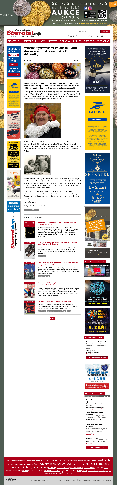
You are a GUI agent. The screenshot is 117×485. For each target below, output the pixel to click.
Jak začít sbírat (103, 36)
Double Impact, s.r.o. (43, 480)
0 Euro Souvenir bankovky (13, 460)
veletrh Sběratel (36, 470)
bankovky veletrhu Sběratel (70, 460)
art (42, 41)
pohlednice (60, 468)
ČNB (70, 473)
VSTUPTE (13, 55)
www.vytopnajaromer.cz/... (94, 409)
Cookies (108, 480)
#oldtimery (29, 263)
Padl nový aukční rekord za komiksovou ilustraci (56, 301)
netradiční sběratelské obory (31, 209)
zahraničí (105, 396)
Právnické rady (88, 36)
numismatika (29, 41)
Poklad (66, 468)
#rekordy (29, 301)
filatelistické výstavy (13, 464)
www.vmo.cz (90, 421)
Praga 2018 (87, 468)
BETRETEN (14, 74)
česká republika (92, 396)
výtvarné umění (68, 470)
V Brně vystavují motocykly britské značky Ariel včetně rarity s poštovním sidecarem (58, 264)
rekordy (65, 41)
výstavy (57, 471)
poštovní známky (76, 467)
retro (106, 468)
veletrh (89, 41)
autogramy (48, 460)
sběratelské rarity (14, 470)
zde (35, 202)
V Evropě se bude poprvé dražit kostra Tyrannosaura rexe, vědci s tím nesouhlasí (57, 244)
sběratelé (103, 41)
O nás (59, 480)
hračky (36, 464)
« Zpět (52, 318)
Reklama (74, 480)
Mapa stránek (66, 480)
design (81, 460)
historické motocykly (28, 464)
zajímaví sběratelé (93, 471)
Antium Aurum (30, 460)
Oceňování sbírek (72, 36)
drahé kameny (96, 460)
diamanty (86, 460)
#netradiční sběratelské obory (29, 224)
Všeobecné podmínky (84, 480)
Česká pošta (63, 473)
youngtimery (82, 471)
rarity (77, 41)
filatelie (13, 41)
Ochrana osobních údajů (98, 480)
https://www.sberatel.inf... (94, 354)
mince (74, 464)
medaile (68, 464)
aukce (39, 256)
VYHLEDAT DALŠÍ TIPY (98, 447)
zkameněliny (102, 471)
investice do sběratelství (53, 463)
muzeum (91, 463)
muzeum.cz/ (90, 443)
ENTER (13, 65)
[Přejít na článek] (29, 230)
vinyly (53, 471)
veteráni (47, 471)
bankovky (56, 460)
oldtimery (47, 276)
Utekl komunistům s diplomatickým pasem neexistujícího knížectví (53, 284)
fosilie (44, 256)
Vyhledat (105, 32)
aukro (43, 460)
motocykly (40, 276)
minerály (81, 464)
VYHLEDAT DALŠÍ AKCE (98, 358)
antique (52, 41)
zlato (107, 471)
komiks (44, 311)
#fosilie (29, 243)
